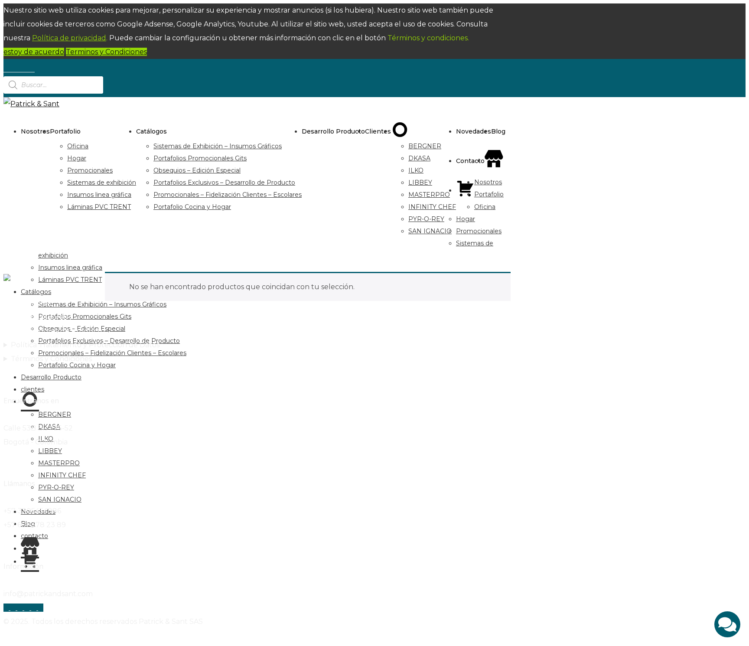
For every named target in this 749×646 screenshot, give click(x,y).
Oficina (77, 146)
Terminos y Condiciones (106, 52)
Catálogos (151, 131)
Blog (498, 131)
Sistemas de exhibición (101, 182)
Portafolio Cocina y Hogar (192, 207)
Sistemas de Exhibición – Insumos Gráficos (217, 146)
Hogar (76, 158)
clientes (378, 131)
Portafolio (65, 131)
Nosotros (35, 131)
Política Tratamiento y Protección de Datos (85, 345)
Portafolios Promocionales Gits (200, 158)
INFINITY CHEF (432, 207)
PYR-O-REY (426, 219)
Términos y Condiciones (51, 359)
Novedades (473, 131)
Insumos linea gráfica (99, 195)
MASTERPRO (429, 195)
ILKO (415, 170)
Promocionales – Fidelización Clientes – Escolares (227, 195)
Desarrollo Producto (333, 131)
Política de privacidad (69, 38)
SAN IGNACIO (430, 231)
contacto (470, 161)
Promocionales (90, 170)
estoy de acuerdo (33, 52)
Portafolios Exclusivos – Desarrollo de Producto (224, 182)
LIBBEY (420, 182)
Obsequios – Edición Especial (197, 170)
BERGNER (424, 146)
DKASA (419, 158)
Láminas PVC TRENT (99, 207)
